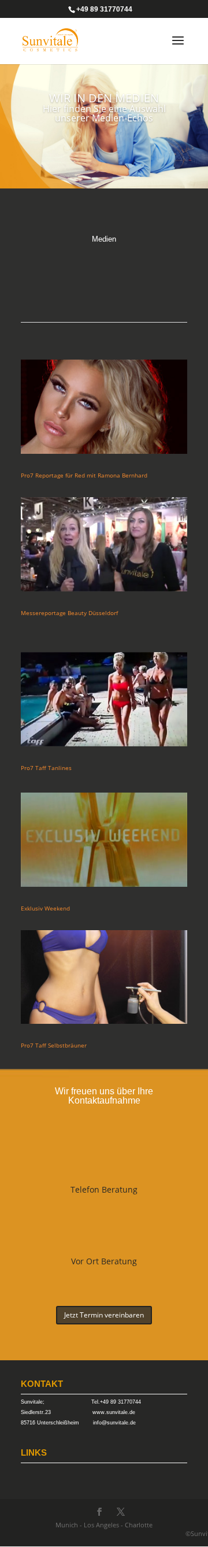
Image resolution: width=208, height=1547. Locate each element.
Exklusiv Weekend (45, 908)
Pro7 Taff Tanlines (46, 768)
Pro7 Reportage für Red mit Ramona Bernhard (84, 475)
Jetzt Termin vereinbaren (104, 1315)
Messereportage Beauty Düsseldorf (69, 613)
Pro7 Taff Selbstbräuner (54, 1045)
